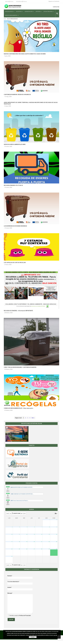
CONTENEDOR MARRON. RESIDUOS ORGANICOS (17, 94)
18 (19, 541)
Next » (33, 417)
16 (56, 534)
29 (49, 549)
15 (49, 534)
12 (26, 534)
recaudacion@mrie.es (21, 1)
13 (34, 534)
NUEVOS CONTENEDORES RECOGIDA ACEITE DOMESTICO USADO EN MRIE (25, 54)
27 (34, 549)
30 (56, 549)
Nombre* (9, 575)
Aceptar (32, 637)
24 (11, 549)
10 (11, 534)
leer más (55, 635)
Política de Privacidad (25, 615)
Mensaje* (9, 593)
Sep (22, 513)
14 (41, 534)
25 (19, 549)
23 (56, 541)
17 (11, 541)
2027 (24, 513)
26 (26, 549)
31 (11, 556)
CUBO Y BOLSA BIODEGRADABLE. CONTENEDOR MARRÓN (20, 367)
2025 (8, 513)
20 (34, 541)
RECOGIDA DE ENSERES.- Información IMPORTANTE (18, 310)
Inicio (5, 18)
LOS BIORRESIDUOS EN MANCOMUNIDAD (15, 226)
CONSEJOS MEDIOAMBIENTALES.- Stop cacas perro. (18, 408)
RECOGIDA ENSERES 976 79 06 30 (13, 185)
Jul (11, 513)
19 (26, 541)
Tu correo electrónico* (13, 581)
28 (41, 549)
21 (41, 541)
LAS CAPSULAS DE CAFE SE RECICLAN (15, 262)
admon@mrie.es (9, 1)
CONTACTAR (56, 6)
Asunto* (9, 587)
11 (19, 534)
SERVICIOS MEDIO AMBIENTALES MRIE (15, 144)
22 (49, 541)
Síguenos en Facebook (53, 1)
